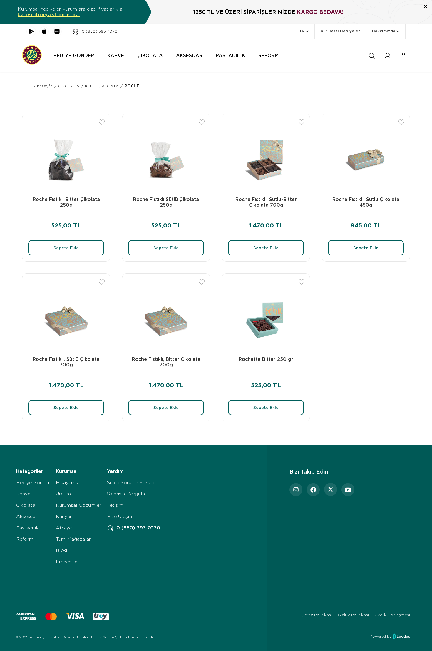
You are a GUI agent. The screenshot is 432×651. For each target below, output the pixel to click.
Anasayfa (43, 86)
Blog (61, 550)
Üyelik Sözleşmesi (392, 614)
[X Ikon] (330, 489)
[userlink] (387, 55)
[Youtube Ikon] (347, 489)
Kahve (23, 493)
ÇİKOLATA (68, 86)
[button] (403, 55)
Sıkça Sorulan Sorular (131, 482)
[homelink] (32, 55)
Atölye (64, 528)
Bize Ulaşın (119, 516)
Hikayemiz (67, 482)
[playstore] (31, 31)
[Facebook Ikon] (313, 489)
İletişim (115, 505)
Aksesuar (26, 516)
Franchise (66, 561)
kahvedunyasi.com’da (49, 14)
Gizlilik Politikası (353, 614)
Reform (25, 539)
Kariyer (64, 516)
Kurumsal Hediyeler (340, 31)
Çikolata (25, 505)
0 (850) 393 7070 (138, 528)
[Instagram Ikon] (295, 489)
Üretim (63, 493)
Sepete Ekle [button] (66, 247)
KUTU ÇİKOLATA (102, 86)
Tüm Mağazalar (73, 539)
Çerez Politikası (316, 614)
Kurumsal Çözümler (78, 505)
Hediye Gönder (33, 482)
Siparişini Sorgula (126, 493)
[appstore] (44, 31)
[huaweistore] (57, 31)
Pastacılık (27, 528)
